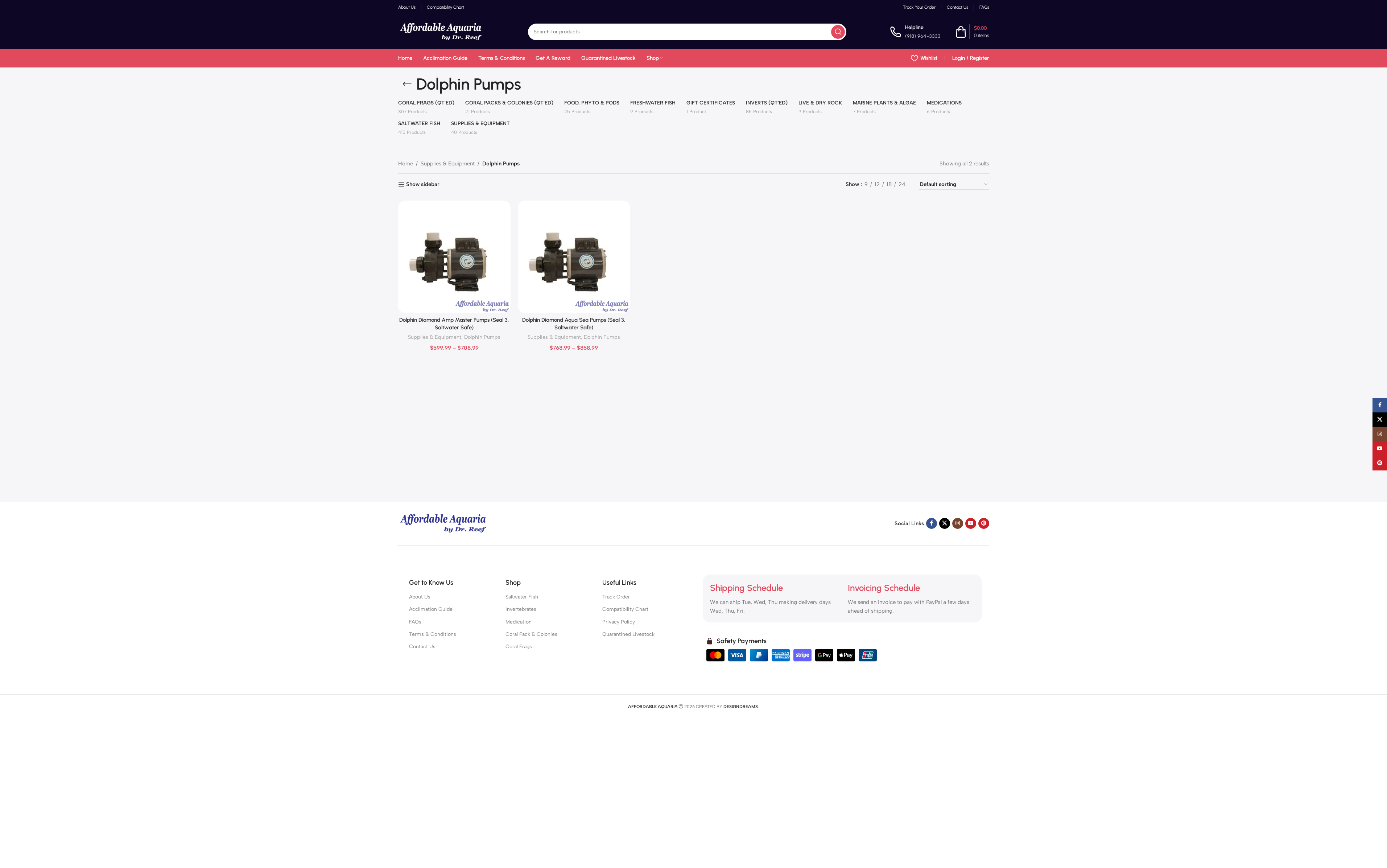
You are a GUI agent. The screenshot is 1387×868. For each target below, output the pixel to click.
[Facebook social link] (931, 523)
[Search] (838, 32)
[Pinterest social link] (983, 523)
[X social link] (944, 523)
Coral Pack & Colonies (531, 634)
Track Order (616, 597)
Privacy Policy (618, 622)
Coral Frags (518, 646)
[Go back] (407, 84)
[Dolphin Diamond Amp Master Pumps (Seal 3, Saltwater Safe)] (454, 257)
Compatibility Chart (625, 609)
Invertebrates (520, 609)
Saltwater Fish (521, 597)
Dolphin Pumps (482, 337)
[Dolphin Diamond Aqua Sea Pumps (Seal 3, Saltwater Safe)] (574, 257)
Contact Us (422, 646)
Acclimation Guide (431, 609)
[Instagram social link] (957, 523)
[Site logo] (441, 31)
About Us (419, 597)
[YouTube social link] (970, 523)
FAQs (415, 622)
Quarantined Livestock (628, 634)
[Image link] (443, 523)
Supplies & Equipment (448, 163)
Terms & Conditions (432, 634)
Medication (518, 622)
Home (405, 163)
